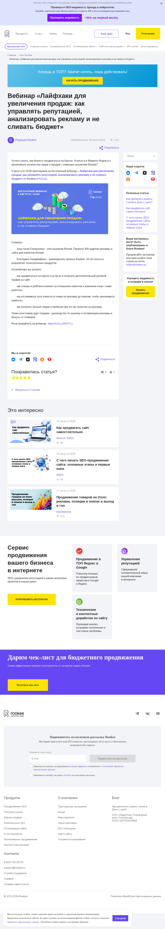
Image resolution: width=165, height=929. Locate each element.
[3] (21, 381)
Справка (9, 894)
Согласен (119, 916)
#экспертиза (64, 515)
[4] (25, 381)
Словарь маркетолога (16, 900)
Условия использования (71, 855)
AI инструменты (150, 46)
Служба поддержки (15, 889)
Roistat (61, 182)
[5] (29, 381)
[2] (17, 381)
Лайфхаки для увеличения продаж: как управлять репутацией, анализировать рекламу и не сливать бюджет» (62, 178)
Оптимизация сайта (85, 46)
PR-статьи (133, 46)
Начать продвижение (82, 80)
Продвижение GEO (15, 822)
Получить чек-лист (29, 700)
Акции (61, 827)
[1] (13, 381)
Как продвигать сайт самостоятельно (140, 213)
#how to (61, 441)
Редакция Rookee (26, 139)
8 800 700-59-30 (13, 878)
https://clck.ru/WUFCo (66, 327)
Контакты (11, 869)
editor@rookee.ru (137, 271)
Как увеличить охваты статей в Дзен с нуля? (137, 202)
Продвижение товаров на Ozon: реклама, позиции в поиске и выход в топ (83, 505)
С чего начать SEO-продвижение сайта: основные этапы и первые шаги (84, 468)
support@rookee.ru (15, 883)
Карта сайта (65, 849)
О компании (68, 814)
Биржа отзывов (13, 833)
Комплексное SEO (62, 46)
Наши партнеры (67, 838)
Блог (116, 814)
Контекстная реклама (16, 860)
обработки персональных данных (87, 918)
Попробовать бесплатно (32, 603)
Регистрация (147, 33)
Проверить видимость (63, 17)
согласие (73, 791)
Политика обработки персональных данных (135, 912)
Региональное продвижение (20, 855)
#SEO (72, 441)
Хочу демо (103, 33)
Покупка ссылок (41, 46)
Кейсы (53, 33)
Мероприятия (66, 833)
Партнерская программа (72, 822)
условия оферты (85, 782)
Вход (125, 33)
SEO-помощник (67, 844)
